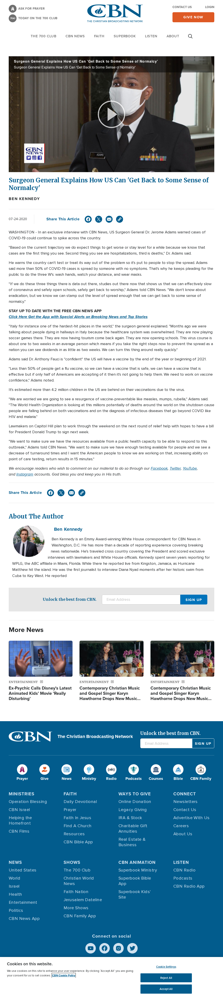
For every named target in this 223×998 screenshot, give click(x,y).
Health (15, 894)
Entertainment (23, 902)
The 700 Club (43, 36)
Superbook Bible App (134, 881)
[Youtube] (90, 948)
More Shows (76, 908)
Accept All (166, 989)
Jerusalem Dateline (83, 899)
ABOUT (173, 36)
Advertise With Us (191, 817)
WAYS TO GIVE (134, 794)
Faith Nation (76, 891)
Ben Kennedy (24, 199)
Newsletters (185, 801)
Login (209, 7)
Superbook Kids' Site (134, 894)
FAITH (99, 36)
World (14, 878)
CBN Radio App (189, 886)
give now (193, 17)
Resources (74, 834)
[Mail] (109, 219)
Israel (14, 886)
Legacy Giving (132, 809)
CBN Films (19, 831)
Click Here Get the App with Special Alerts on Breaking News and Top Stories (78, 317)
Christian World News (79, 881)
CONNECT (184, 794)
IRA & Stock (130, 817)
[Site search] (190, 38)
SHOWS (72, 862)
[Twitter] (98, 219)
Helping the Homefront (20, 820)
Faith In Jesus (77, 817)
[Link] (119, 219)
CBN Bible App (78, 842)
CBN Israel (19, 809)
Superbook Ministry (137, 870)
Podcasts (183, 878)
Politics (16, 910)
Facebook (159, 468)
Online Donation (134, 801)
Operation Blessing (28, 801)
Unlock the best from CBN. (69, 599)
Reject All (166, 978)
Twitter (175, 468)
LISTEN (151, 36)
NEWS (15, 862)
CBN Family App (80, 916)
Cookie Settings (166, 967)
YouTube (190, 468)
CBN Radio (184, 870)
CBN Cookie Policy (63, 975)
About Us (183, 834)
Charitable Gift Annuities (132, 828)
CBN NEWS (75, 36)
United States (23, 870)
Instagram (24, 474)
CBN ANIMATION (137, 862)
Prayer (70, 809)
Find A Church (78, 826)
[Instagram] (118, 948)
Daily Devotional (80, 801)
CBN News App (24, 918)
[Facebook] (88, 219)
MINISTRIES (21, 794)
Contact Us (182, 7)
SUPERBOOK (125, 36)
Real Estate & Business (132, 842)
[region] (111, 977)
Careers (181, 826)
